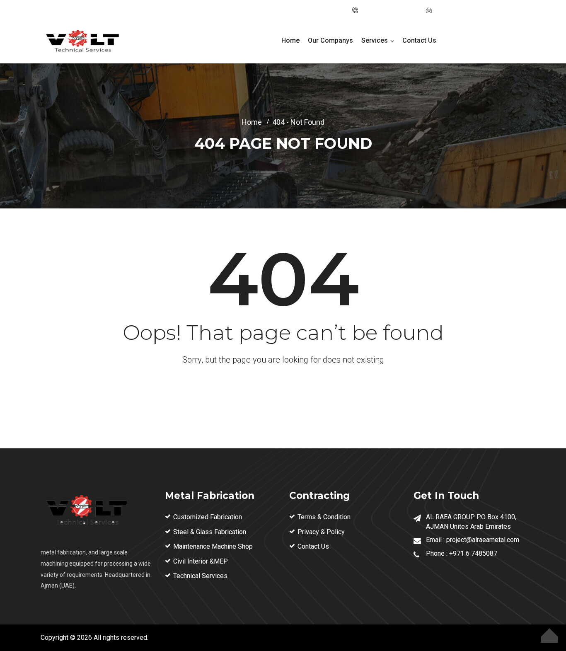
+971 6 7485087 (473, 553)
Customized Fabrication (207, 517)
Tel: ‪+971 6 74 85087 (389, 10)
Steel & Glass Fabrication (209, 532)
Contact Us (419, 40)
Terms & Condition (324, 517)
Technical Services (200, 576)
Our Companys (330, 40)
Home (290, 40)
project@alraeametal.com (470, 10)
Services (374, 40)
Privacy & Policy (321, 532)
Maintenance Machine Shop (213, 546)
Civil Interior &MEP (200, 561)
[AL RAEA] (82, 42)
